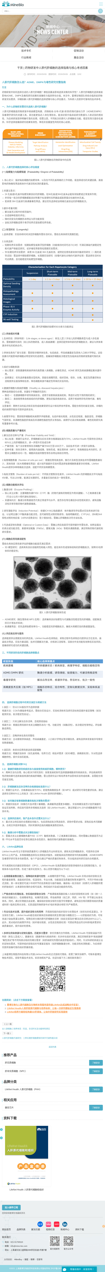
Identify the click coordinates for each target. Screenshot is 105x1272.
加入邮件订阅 (11, 1207)
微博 (32, 1259)
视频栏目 (50, 1229)
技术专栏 (26, 50)
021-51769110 (17, 1242)
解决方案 (35, 1229)
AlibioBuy (18, 1259)
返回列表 (52, 1047)
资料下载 (79, 1229)
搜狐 (26, 1259)
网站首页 (6, 1229)
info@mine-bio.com (19, 1246)
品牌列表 (21, 1229)
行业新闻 (26, 57)
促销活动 (79, 50)
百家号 (40, 1259)
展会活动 (79, 57)
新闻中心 (65, 1229)
